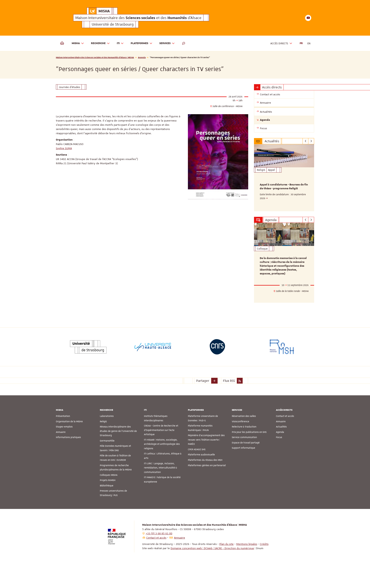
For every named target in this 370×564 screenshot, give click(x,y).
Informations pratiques (68, 437)
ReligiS (103, 421)
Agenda (142, 57)
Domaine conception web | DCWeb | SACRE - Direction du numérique (212, 548)
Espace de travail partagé (246, 442)
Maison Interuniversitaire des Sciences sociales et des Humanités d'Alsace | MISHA (95, 57)
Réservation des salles (244, 416)
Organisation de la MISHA (69, 421)
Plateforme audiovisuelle (201, 454)
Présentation (63, 416)
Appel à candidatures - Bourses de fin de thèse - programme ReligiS (284, 186)
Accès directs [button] (279, 43)
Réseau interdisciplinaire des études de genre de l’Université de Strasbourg (118, 431)
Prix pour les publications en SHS (249, 432)
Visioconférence (240, 421)
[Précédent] (306, 141)
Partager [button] (202, 381)
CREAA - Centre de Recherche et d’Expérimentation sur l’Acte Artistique (161, 430)
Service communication (244, 437)
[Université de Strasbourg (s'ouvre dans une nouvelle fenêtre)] (88, 346)
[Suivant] (311, 141)
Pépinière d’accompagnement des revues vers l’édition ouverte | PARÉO (206, 440)
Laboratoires (107, 416)
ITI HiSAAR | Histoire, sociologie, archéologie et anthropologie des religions (162, 444)
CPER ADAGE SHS (196, 449)
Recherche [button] (98, 43)
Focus (279, 437)
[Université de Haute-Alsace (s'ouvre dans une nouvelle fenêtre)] (153, 346)
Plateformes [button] (139, 43)
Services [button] (165, 43)
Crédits (264, 544)
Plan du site (226, 544)
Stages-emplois (64, 426)
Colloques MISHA (108, 475)
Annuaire (61, 432)
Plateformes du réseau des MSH (205, 460)
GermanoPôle (107, 440)
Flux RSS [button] (229, 381)
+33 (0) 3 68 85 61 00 (159, 533)
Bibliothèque (106, 485)
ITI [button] (118, 43)
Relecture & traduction (244, 426)
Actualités (281, 426)
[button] (183, 43)
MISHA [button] (76, 43)
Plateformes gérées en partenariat (207, 465)
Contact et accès (285, 416)
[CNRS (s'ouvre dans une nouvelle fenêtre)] (217, 346)
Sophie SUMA (64, 148)
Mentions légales (246, 544)
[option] (284, 177)
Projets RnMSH (107, 480)
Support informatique (243, 447)
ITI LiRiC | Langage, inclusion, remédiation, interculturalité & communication (160, 468)
